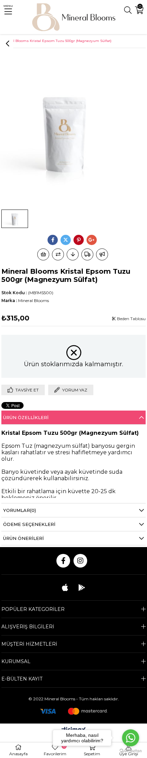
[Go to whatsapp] (130, 737)
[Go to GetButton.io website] (131, 751)
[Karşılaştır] (58, 254)
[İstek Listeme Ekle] (43, 254)
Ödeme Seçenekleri (29, 524)
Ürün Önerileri (23, 538)
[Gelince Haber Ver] (102, 254)
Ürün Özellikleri (26, 417)
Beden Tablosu (131, 318)
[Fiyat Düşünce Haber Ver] (73, 254)
